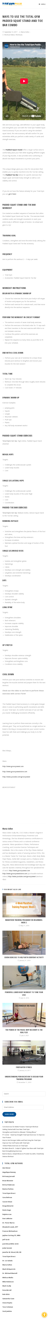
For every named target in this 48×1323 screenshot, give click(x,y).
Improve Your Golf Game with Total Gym (15, 1143)
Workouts (19, 35)
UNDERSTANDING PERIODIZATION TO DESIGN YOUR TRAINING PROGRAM (24, 1077)
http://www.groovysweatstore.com (14, 772)
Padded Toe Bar (12, 175)
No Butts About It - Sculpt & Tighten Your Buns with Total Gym (22, 1148)
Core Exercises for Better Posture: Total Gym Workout (20, 1127)
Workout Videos (9, 35)
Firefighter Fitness (24, 1067)
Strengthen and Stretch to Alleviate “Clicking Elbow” (19, 1132)
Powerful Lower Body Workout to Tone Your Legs (24, 993)
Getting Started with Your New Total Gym (16, 1129)
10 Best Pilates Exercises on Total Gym (15, 1146)
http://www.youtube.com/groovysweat (16, 777)
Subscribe (9, 1114)
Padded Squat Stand (14, 150)
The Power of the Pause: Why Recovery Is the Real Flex (24, 1031)
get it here (12, 194)
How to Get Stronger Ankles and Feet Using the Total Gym (21, 1140)
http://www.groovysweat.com (13, 766)
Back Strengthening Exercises (12, 1151)
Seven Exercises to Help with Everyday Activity (24, 957)
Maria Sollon (25, 32)
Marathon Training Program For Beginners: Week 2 (24, 921)
